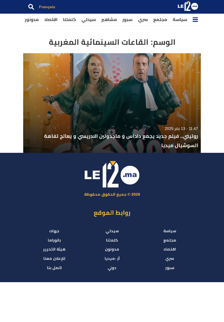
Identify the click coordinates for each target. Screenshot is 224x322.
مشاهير (109, 19)
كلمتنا (69, 19)
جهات (54, 231)
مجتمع (160, 19)
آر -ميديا (112, 258)
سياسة (180, 19)
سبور (127, 19)
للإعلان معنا (54, 258)
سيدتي (88, 19)
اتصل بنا (54, 268)
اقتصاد (51, 19)
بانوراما (54, 240)
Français (47, 7)
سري (143, 19)
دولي (112, 268)
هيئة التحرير (54, 249)
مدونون (31, 19)
